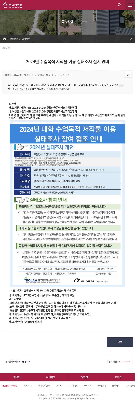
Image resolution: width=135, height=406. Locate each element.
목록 (120, 342)
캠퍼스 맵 (87, 385)
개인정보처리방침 (9, 385)
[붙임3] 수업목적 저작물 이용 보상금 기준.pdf (100, 85)
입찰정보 (27, 385)
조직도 (59, 385)
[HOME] (4, 38)
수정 (128, 74)
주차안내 (102, 385)
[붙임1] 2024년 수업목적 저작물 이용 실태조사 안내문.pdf (40, 89)
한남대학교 (12, 5)
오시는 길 (73, 385)
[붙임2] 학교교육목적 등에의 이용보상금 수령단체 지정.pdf (41, 85)
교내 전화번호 (44, 385)
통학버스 (116, 385)
